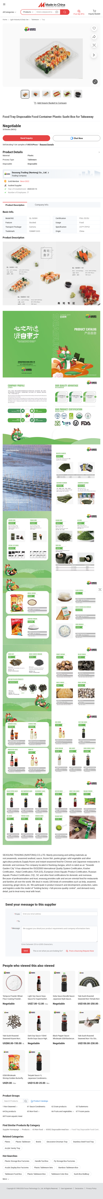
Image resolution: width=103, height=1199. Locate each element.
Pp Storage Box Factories (64, 1161)
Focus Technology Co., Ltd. (34, 1188)
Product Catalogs (40, 1101)
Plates (7, 1141)
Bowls (38, 1141)
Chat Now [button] (78, 138)
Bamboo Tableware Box (68, 1167)
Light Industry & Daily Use (19, 19)
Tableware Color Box (59, 1174)
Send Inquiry (26, 138)
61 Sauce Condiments (36, 1106)
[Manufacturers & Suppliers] (51, 4)
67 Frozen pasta (82, 1111)
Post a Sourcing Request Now (80, 951)
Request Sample (47, 144)
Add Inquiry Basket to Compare (52, 102)
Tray (43, 19)
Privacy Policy (91, 1188)
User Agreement (66, 1188)
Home (5, 19)
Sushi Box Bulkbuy (81, 1174)
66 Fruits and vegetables (62, 1111)
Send (26, 950)
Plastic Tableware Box (36, 1174)
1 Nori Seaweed (9, 1106)
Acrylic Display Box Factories (17, 1167)
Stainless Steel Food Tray (83, 1141)
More (5, 1179)
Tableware (35, 19)
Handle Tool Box (41, 1161)
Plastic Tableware (23, 1141)
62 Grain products (59, 1106)
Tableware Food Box (13, 1174)
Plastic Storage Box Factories (17, 1161)
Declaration (79, 1188)
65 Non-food (32, 1111)
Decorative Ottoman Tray (57, 1141)
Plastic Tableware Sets (43, 1167)
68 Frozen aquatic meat (12, 1116)
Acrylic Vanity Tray (12, 1148)
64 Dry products (9, 1111)
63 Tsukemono (82, 1106)
